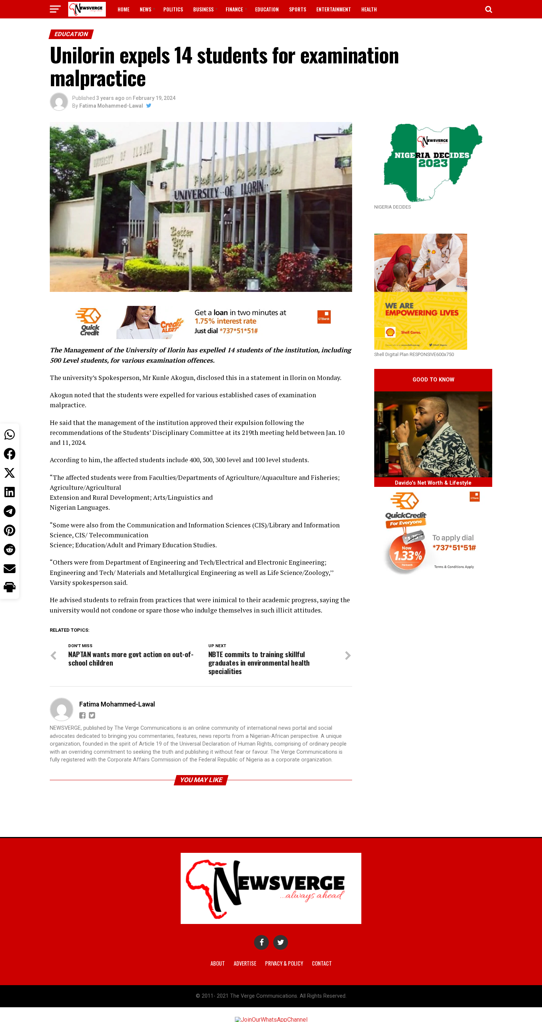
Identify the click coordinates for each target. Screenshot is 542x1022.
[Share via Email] (9, 569)
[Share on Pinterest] (9, 530)
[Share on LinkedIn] (9, 492)
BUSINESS (203, 9)
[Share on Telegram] (9, 511)
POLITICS (173, 9)
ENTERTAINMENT (333, 9)
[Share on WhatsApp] (9, 434)
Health (369, 9)
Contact (322, 963)
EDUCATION (267, 9)
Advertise (245, 963)
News (145, 9)
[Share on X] (9, 473)
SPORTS (297, 9)
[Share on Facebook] (9, 454)
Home (123, 9)
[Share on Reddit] (9, 549)
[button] (9, 588)
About (218, 963)
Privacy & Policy (284, 963)
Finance (234, 9)
